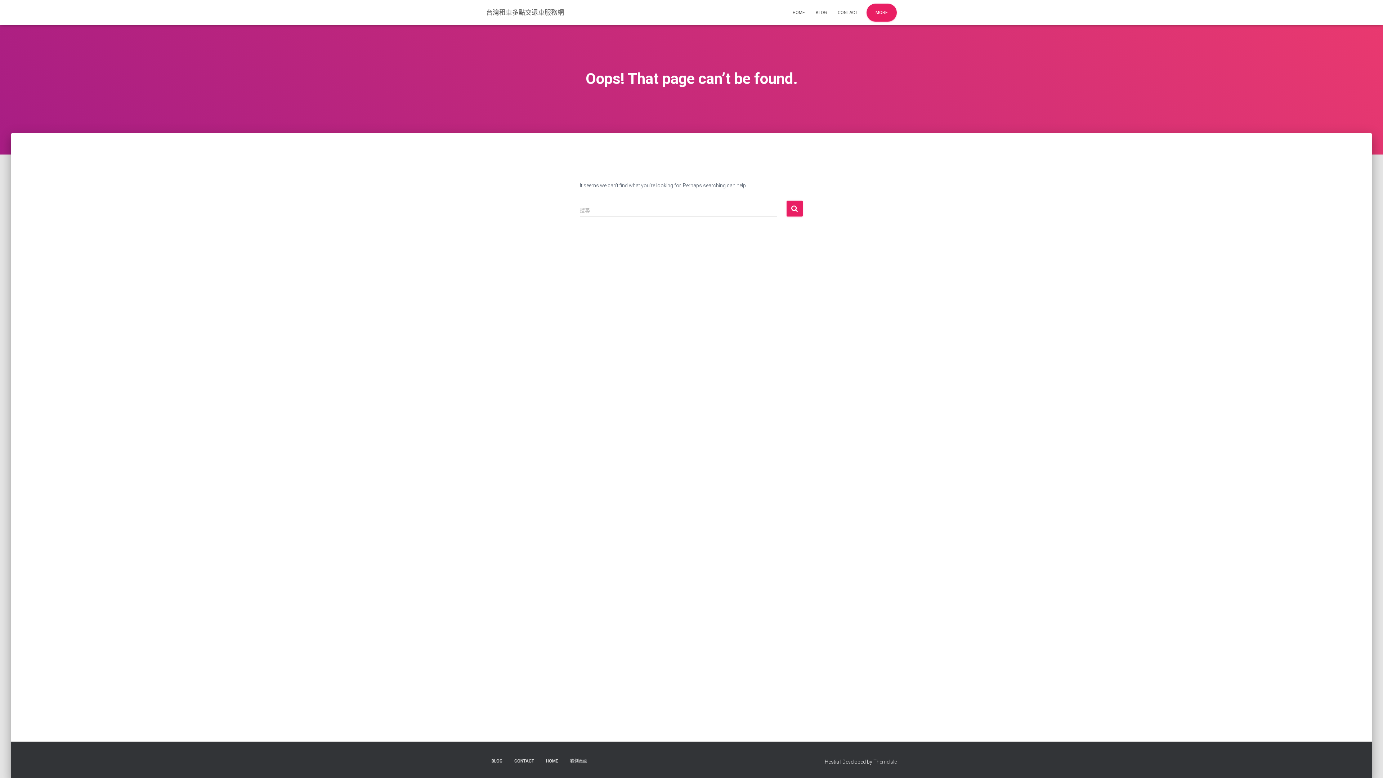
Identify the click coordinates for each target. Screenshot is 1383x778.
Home (799, 12)
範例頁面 (578, 761)
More (882, 12)
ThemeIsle (885, 762)
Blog (821, 12)
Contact (848, 12)
